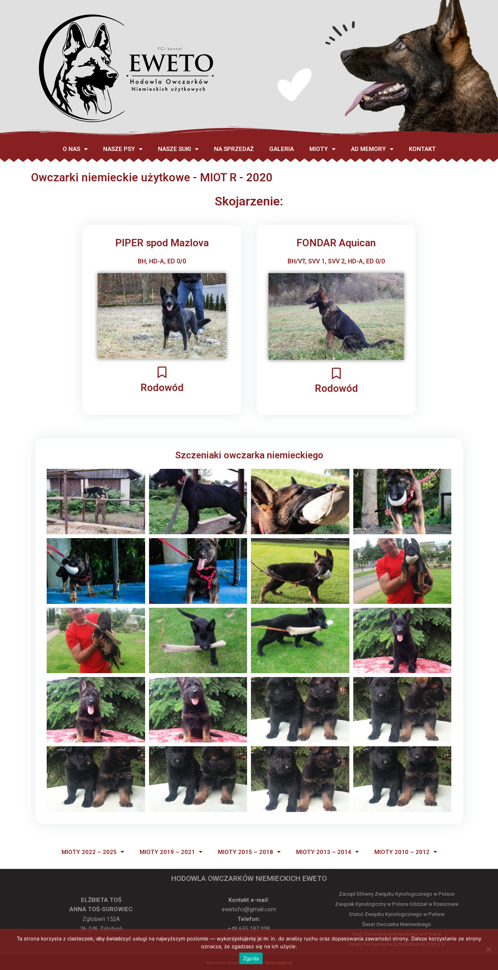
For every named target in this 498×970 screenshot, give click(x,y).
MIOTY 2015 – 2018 (245, 852)
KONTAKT (422, 149)
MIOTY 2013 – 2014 (323, 852)
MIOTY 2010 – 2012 (402, 852)
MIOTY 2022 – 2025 (89, 852)
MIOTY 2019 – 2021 (167, 852)
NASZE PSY (119, 149)
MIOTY (318, 149)
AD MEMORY (368, 149)
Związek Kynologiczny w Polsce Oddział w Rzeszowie (396, 904)
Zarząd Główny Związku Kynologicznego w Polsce (396, 894)
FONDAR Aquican (336, 243)
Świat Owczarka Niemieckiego (396, 924)
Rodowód (162, 387)
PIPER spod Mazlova (162, 243)
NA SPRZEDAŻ (234, 149)
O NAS (71, 149)
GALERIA (281, 149)
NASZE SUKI (174, 149)
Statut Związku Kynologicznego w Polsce (396, 914)
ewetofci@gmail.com (249, 909)
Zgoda (251, 958)
